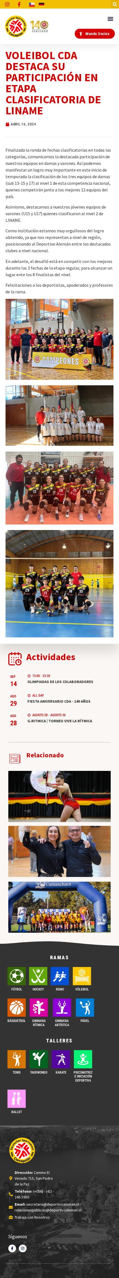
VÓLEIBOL (82, 989)
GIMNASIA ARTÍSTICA (62, 1023)
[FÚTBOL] (16, 976)
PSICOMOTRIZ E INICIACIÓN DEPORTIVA (83, 1076)
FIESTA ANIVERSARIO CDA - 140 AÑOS (58, 701)
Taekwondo (38, 1072)
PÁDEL (85, 1021)
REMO (60, 989)
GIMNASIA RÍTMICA (39, 1023)
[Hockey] (38, 976)
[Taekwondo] (39, 1059)
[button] (114, 4)
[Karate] (61, 1059)
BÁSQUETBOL (16, 1021)
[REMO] (60, 976)
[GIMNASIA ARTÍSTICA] (62, 1007)
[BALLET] (16, 1099)
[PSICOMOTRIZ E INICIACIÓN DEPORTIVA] (83, 1059)
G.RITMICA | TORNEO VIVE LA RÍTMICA (59, 720)
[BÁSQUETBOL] (16, 1007)
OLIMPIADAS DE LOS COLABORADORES (60, 681)
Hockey (38, 989)
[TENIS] (16, 1059)
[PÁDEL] (85, 1007)
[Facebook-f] (12, 1248)
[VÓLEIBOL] (82, 976)
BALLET (16, 1112)
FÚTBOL (16, 989)
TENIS (16, 1072)
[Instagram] (23, 1248)
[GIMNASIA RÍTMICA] (39, 1007)
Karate (61, 1072)
